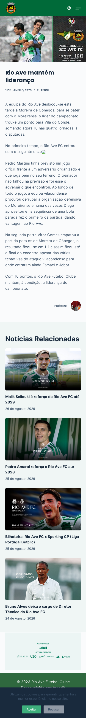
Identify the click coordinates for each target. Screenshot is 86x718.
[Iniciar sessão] (69, 8)
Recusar (54, 709)
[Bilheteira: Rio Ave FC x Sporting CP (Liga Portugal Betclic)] (43, 509)
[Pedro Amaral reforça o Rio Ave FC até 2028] (43, 439)
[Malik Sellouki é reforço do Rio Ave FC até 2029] (43, 369)
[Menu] (78, 8)
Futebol (43, 90)
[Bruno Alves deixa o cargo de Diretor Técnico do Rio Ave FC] (43, 579)
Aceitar (32, 709)
